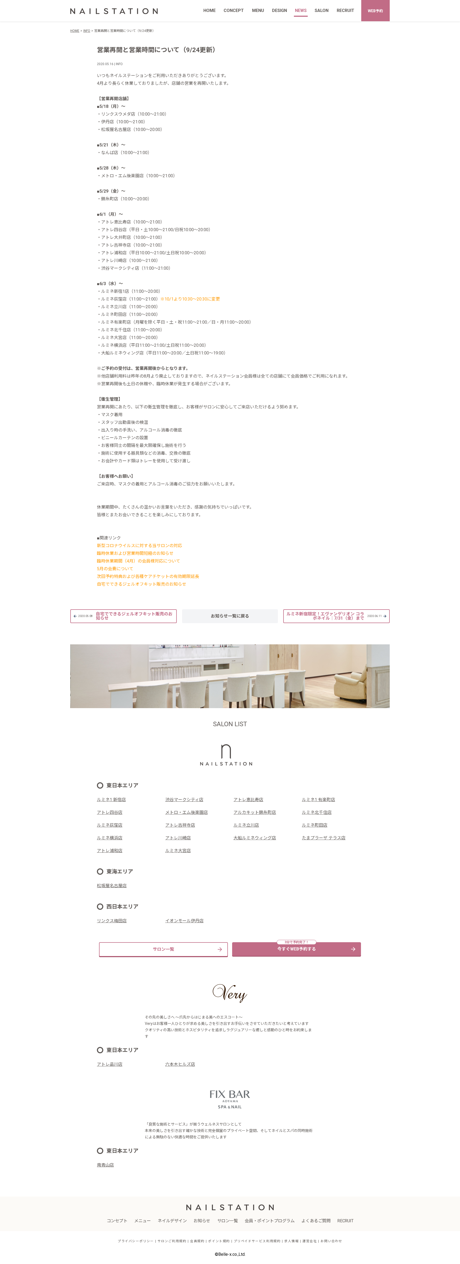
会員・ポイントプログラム (269, 1220)
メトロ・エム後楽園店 (186, 812)
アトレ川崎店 (178, 837)
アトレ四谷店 (109, 812)
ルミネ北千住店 (317, 812)
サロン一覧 (163, 949)
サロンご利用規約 (172, 1241)
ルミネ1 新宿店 (111, 799)
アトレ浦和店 (109, 850)
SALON (321, 10)
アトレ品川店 (109, 1064)
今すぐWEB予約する (296, 949)
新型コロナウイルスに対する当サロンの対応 (139, 545)
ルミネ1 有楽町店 (318, 799)
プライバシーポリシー (136, 1241)
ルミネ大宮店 (178, 850)
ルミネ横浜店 (109, 837)
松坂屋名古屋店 (112, 885)
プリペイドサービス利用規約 (257, 1241)
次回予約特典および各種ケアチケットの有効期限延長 (148, 576)
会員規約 (197, 1241)
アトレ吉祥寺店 (180, 825)
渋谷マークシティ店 (184, 799)
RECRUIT (345, 10)
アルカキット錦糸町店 (254, 812)
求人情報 (291, 1241)
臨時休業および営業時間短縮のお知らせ (135, 553)
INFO (86, 31)
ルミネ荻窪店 (109, 825)
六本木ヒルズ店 (180, 1064)
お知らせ (202, 1220)
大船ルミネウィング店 (254, 837)
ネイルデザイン (172, 1220)
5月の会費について (115, 568)
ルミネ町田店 (314, 825)
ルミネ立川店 (246, 825)
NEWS (301, 10)
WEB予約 (375, 11)
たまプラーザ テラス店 (324, 837)
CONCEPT (234, 10)
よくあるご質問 (315, 1220)
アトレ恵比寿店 (248, 799)
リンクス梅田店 (112, 920)
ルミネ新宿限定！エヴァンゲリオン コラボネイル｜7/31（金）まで (334, 616)
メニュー (142, 1220)
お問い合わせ (331, 1241)
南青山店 (105, 1165)
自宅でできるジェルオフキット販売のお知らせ (141, 584)
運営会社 (309, 1241)
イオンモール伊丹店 (184, 920)
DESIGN (279, 10)
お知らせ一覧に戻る (230, 616)
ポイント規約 (219, 1241)
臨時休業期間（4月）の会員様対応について (138, 561)
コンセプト (117, 1220)
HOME (209, 10)
